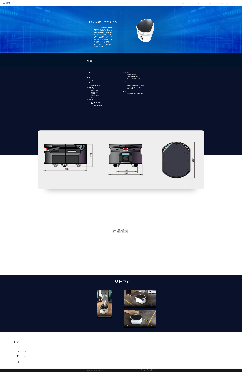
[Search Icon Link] (239, 4)
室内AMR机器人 (181, 3)
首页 (176, 3)
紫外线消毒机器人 (208, 3)
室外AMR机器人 (191, 3)
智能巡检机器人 (200, 3)
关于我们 (234, 3)
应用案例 (221, 3)
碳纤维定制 (216, 3)
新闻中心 (228, 3)
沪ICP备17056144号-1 (103, 370)
